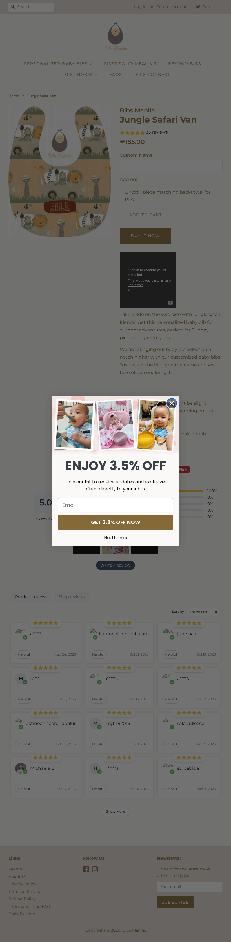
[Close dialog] (172, 403)
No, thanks (115, 537)
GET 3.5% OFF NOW (115, 522)
